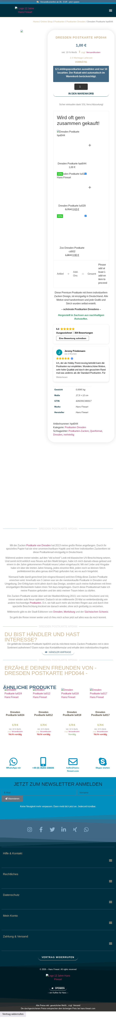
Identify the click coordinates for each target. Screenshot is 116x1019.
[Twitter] (52, 829)
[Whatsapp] (86, 829)
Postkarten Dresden (75, 21)
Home (36, 21)
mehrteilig (69, 434)
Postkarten (59, 21)
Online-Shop (47, 21)
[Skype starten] (102, 761)
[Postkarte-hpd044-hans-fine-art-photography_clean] (21, 31)
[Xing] (75, 829)
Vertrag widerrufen (13, 1014)
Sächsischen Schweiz (96, 611)
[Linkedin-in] (63, 829)
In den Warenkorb (81, 93)
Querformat (96, 431)
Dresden (57, 434)
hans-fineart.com (88, 1008)
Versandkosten (93, 52)
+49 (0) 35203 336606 (43, 768)
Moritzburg (69, 611)
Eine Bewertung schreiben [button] (72, 338)
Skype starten (103, 768)
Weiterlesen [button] (62, 377)
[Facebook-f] (41, 829)
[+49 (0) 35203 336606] (43, 761)
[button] (110, 10)
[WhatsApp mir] (13, 761)
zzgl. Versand (74, 1005)
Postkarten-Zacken (79, 431)
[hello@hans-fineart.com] (72, 761)
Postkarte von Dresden (38, 545)
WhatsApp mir (13, 768)
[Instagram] (29, 829)
